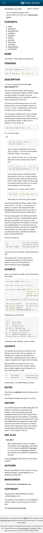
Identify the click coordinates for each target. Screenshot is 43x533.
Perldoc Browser (32, 2)
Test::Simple (9, 9)
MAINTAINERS (13, 47)
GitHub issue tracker (5, 520)
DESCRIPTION (13, 31)
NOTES (10, 38)
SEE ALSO (12, 42)
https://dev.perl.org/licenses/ (17, 508)
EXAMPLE (11, 33)
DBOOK (26, 518)
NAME (10, 26)
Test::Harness (9, 210)
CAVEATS (11, 36)
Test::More (25, 264)
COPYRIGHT (12, 49)
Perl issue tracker (23, 528)
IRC (39, 528)
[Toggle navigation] (4, 3)
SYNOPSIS (12, 29)
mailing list (33, 528)
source (15, 9)
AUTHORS (11, 45)
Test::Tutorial (9, 87)
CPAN (19, 9)
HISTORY (11, 40)
